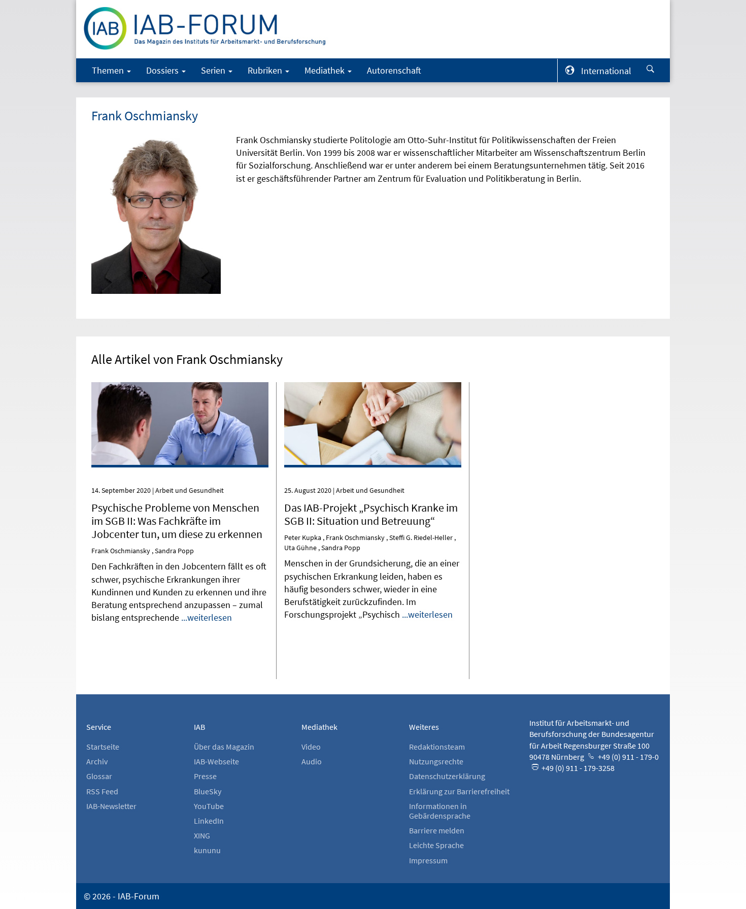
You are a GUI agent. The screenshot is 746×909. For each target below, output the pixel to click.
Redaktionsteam (437, 747)
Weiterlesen (179, 396)
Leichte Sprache (436, 845)
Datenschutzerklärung (447, 776)
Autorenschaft (394, 70)
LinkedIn (209, 821)
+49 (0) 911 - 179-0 (627, 757)
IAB (199, 727)
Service (98, 727)
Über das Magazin (224, 747)
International (606, 71)
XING (202, 835)
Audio (311, 761)
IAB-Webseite (216, 761)
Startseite (102, 747)
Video (311, 747)
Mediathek (325, 70)
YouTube (209, 806)
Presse (205, 776)
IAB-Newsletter (111, 806)
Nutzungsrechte (436, 761)
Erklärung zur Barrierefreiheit (459, 791)
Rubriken (266, 70)
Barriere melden (436, 830)
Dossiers (163, 70)
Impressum (428, 860)
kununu (207, 850)
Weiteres (424, 727)
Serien (214, 70)
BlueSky (207, 791)
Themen (109, 70)
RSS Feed (102, 791)
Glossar (99, 776)
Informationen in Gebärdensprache (439, 811)
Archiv (97, 761)
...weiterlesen (206, 617)
